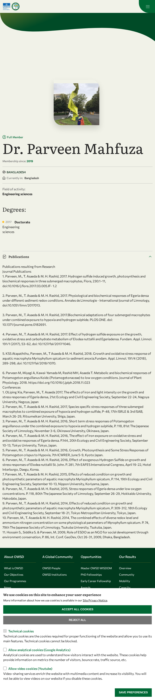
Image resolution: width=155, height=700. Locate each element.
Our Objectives (13, 574)
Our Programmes (15, 581)
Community (126, 574)
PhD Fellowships (91, 574)
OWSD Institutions (54, 574)
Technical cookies (21, 631)
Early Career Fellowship (96, 581)
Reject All (77, 620)
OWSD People (51, 568)
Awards (85, 587)
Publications (18, 256)
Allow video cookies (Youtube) (30, 668)
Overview (125, 568)
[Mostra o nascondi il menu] (147, 6)
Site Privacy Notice (95, 600)
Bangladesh (16, 172)
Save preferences (133, 692)
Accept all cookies (77, 609)
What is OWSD (13, 568)
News (7, 587)
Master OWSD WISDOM (96, 568)
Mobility (124, 581)
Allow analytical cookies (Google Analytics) (39, 650)
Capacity (124, 587)
